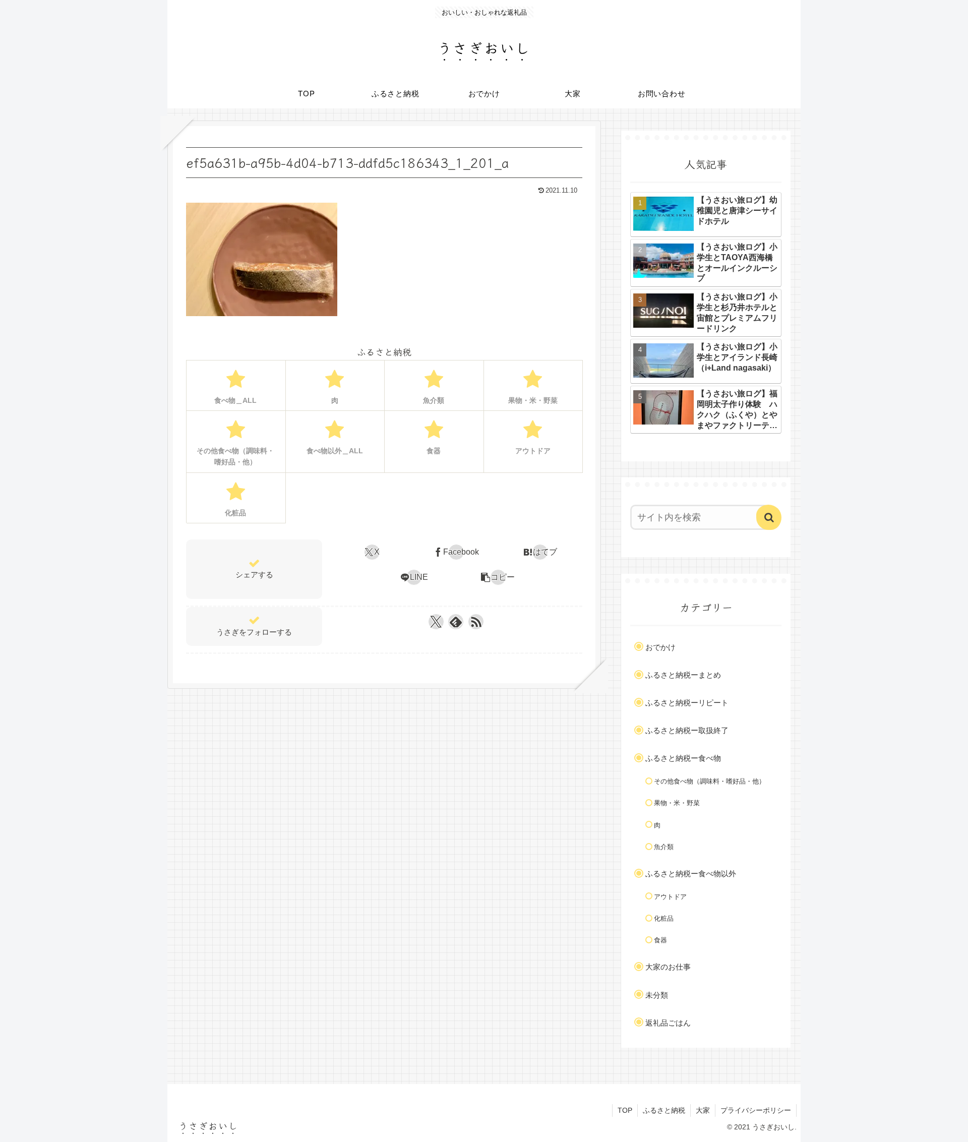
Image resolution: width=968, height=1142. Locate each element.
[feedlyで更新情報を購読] (456, 622)
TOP (625, 1110)
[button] (498, 577)
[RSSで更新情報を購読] (476, 622)
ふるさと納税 (664, 1110)
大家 (703, 1110)
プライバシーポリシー (755, 1110)
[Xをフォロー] (436, 622)
